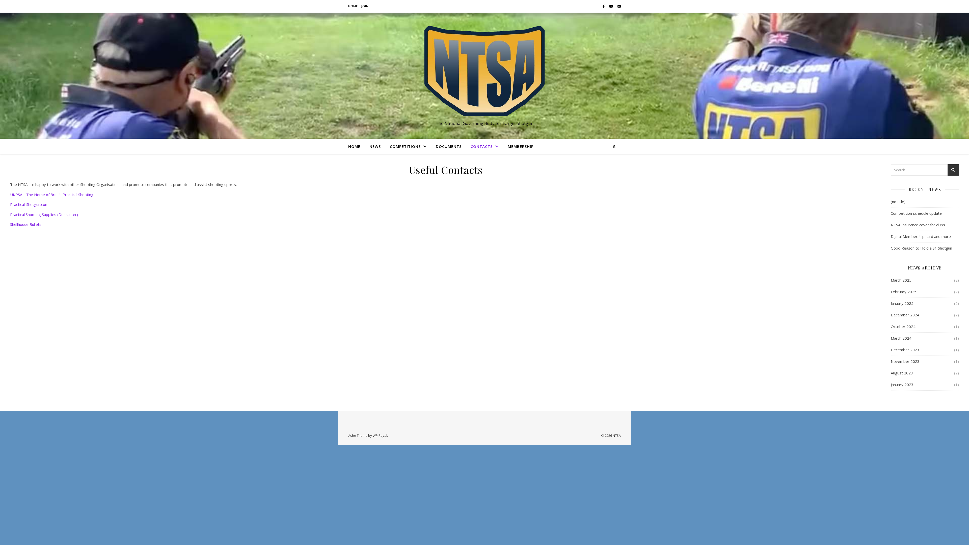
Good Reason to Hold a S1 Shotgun (921, 248)
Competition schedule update (916, 213)
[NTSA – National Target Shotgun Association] (484, 71)
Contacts (482, 146)
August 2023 (902, 372)
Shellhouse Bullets (25, 224)
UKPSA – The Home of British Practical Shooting (51, 194)
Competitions (405, 146)
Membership (521, 146)
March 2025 (901, 280)
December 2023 (905, 349)
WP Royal (380, 435)
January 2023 (902, 384)
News (375, 146)
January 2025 (902, 303)
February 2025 (904, 291)
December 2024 (905, 314)
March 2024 (901, 338)
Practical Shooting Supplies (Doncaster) (44, 214)
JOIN (365, 6)
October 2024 (903, 326)
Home (353, 6)
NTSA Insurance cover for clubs (918, 224)
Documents (449, 146)
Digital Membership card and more (921, 236)
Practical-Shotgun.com (29, 204)
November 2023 (905, 361)
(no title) (898, 201)
